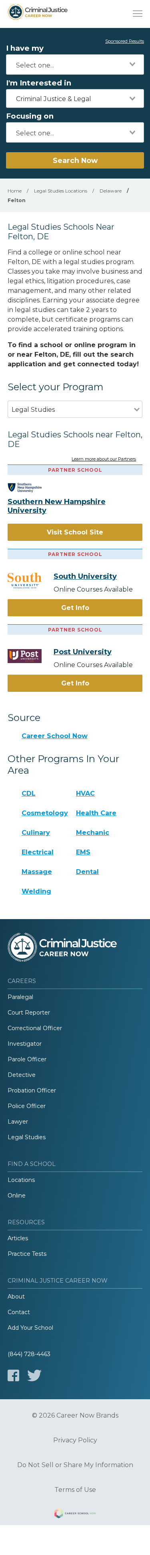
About (16, 1296)
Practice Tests (27, 1253)
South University (85, 576)
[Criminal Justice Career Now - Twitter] (34, 1375)
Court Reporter (29, 1012)
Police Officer (27, 1106)
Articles (18, 1238)
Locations (21, 1180)
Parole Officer (27, 1059)
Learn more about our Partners (104, 459)
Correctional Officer (35, 1028)
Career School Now (55, 736)
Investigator (25, 1043)
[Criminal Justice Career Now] (38, 14)
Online (17, 1195)
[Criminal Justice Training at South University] (31, 581)
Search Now (75, 160)
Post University (83, 651)
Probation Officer (32, 1090)
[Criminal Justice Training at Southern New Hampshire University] (31, 488)
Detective (22, 1074)
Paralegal (20, 997)
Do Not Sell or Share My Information (75, 1465)
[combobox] (75, 64)
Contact (19, 1312)
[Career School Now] (75, 1514)
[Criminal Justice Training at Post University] (31, 656)
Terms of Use (75, 1489)
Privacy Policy (75, 1440)
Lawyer (18, 1121)
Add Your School (30, 1327)
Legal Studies (27, 1137)
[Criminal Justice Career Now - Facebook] (13, 1375)
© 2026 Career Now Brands (75, 1415)
